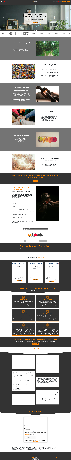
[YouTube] (5, 1)
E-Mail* (25, 428)
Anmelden (55, 1)
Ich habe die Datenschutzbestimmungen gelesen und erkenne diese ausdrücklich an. (35, 440)
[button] (1, 1)
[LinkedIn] (3, 1)
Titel (25, 417)
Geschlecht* (25, 425)
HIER (33, 431)
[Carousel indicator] (34, 30)
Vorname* (25, 420)
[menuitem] (12, 4)
